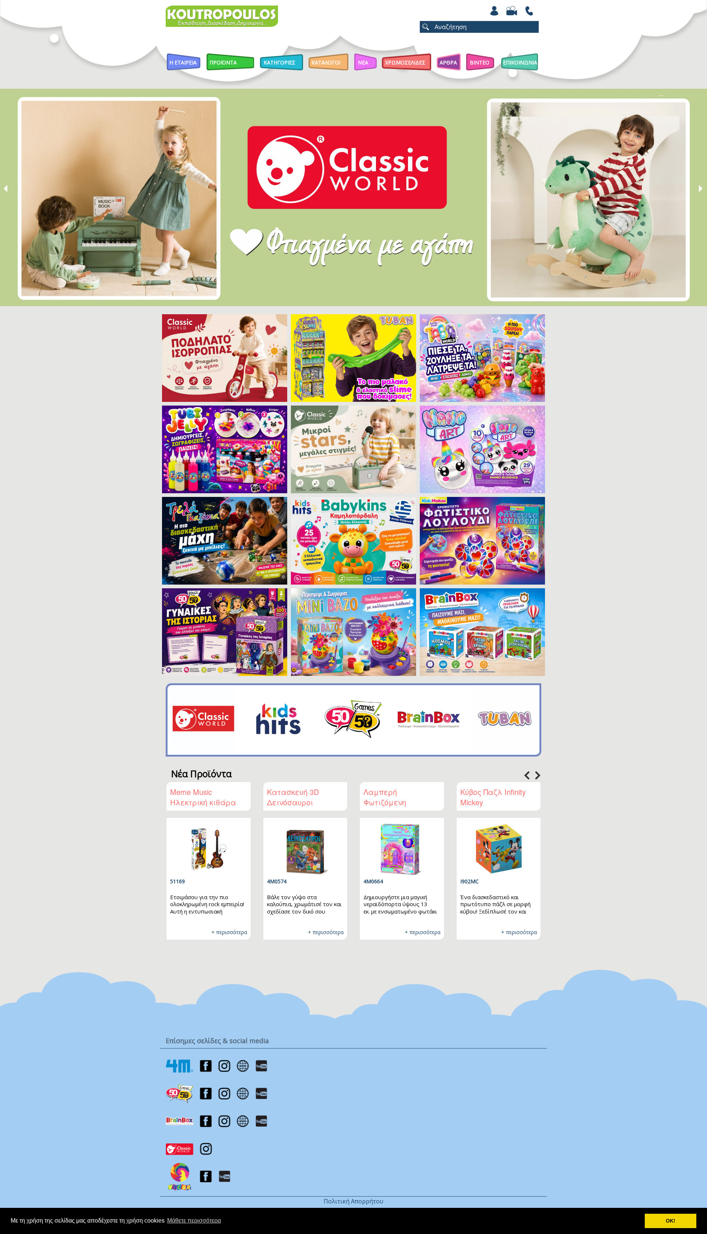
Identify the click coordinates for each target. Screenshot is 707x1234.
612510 (316, 881)
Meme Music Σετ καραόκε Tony (432, 796)
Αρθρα (448, 62)
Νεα (363, 62)
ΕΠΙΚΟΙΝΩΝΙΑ (520, 62)
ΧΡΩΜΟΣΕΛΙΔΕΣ (405, 62)
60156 (217, 881)
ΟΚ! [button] (670, 1221)
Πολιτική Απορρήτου (353, 1201)
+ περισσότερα (172, 932)
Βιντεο (479, 62)
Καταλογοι (326, 62)
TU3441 (509, 881)
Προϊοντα (223, 62)
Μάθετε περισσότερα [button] (194, 1220)
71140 (411, 881)
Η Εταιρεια (183, 62)
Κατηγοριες (279, 62)
